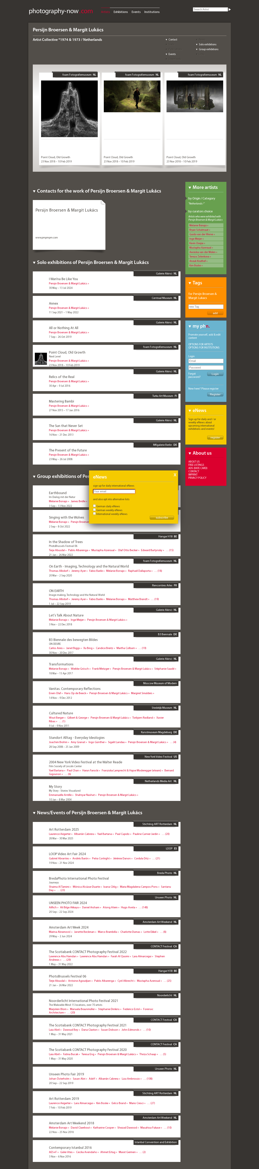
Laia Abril (54, 1029)
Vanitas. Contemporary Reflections (75, 688)
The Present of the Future (68, 450)
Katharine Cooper (103, 1127)
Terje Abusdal (57, 550)
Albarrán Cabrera (84, 834)
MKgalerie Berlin (162, 445)
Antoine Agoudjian (79, 981)
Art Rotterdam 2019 (64, 1098)
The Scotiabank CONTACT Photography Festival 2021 (88, 1025)
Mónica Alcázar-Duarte (86, 886)
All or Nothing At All (63, 328)
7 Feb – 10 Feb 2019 (60, 1107)
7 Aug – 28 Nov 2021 (60, 1017)
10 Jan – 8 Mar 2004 (60, 799)
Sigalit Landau (116, 742)
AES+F (53, 1152)
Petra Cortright (101, 858)
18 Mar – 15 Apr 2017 (61, 673)
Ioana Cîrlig (110, 886)
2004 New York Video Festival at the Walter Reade (85, 762)
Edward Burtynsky (151, 550)
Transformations (61, 664)
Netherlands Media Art (158, 781)
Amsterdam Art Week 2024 (68, 927)
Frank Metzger (100, 668)
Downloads (175, 58)
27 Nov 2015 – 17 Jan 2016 (64, 410)
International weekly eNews (111, 514)
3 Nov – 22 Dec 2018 (60, 624)
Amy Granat (78, 742)
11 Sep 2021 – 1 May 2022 (64, 312)
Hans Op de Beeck (75, 693)
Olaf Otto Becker (128, 550)
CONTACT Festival (161, 946)
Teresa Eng (88, 1054)
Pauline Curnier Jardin (145, 834)
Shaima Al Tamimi (59, 886)
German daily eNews (108, 506)
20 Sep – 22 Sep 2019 (61, 1083)
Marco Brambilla (107, 932)
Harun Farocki (90, 770)
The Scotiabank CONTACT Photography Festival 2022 (88, 952)
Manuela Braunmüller (82, 1009)
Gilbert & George (77, 717)
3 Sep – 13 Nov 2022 (60, 505)
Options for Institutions (204, 347)
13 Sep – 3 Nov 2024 (60, 894)
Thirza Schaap (147, 1054)
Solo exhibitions (208, 44)
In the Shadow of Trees (66, 542)
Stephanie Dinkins (109, 1009)
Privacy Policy (197, 477)
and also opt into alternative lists (111, 499)
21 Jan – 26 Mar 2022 (61, 554)
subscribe (162, 517)
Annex (53, 303)
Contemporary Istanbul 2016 (70, 1147)
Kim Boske (195, 265)
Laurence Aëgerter (60, 834)
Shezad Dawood (127, 1127)
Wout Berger (56, 717)
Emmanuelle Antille (60, 795)
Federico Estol (131, 1009)
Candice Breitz (104, 648)
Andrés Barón (80, 858)
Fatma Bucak (70, 1054)
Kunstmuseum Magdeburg (156, 732)
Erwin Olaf (55, 693)
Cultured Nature (61, 713)
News (202, 39)
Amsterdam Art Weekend (157, 922)
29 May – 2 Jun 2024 (60, 936)
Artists (105, 12)
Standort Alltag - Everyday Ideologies (77, 737)
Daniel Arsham (90, 907)
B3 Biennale (165, 634)
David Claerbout (80, 1127)
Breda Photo (164, 873)
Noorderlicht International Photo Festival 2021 (83, 1001)
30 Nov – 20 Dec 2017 (61, 652)
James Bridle (78, 501)
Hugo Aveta (128, 907)
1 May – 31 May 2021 (61, 1034)
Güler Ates (66, 1152)
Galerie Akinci (164, 273)
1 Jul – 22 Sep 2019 (60, 603)
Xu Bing (87, 648)
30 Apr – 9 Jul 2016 (59, 385)
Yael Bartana (56, 770)
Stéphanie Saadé (164, 668)
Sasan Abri (79, 1078)
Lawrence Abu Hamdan (62, 956)
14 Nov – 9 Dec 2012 (60, 697)
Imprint (192, 474)
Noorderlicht (164, 995)
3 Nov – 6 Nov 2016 (60, 1156)
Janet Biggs (73, 648)
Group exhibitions (209, 49)
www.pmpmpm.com (46, 237)
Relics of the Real (61, 377)
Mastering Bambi (61, 401)
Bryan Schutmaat (198, 229)
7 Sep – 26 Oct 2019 (60, 336)
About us (194, 461)
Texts (171, 44)
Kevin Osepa (196, 243)
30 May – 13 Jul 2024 (60, 287)
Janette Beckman (84, 932)
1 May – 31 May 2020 (61, 1058)
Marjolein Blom (58, 1009)
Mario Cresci (136, 1103)
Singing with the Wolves (66, 517)
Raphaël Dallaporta (139, 571)
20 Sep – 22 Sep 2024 (61, 911)
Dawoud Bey (70, 1029)
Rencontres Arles (162, 585)
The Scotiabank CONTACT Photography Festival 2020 (88, 1049)
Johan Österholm (59, 1078)
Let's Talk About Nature (66, 615)
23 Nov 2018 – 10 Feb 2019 (56, 161)
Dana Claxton (90, 1029)
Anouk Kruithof (197, 261)
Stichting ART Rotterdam (157, 824)
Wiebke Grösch (80, 668)
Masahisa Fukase (150, 1127)
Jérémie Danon (122, 858)
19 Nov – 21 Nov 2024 (61, 862)
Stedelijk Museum (162, 707)
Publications (175, 49)
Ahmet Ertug (107, 1152)
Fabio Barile (96, 571)
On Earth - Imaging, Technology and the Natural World (89, 566)
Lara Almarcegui (142, 956)
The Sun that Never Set (66, 426)
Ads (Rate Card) (197, 468)
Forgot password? (194, 375)
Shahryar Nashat (85, 795)
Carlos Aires (56, 648)
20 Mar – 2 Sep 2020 (60, 575)
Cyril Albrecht (126, 981)
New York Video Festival (158, 756)
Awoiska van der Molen (202, 252)
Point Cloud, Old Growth (55, 157)
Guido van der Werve (201, 234)
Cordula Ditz (141, 858)
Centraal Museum (162, 298)
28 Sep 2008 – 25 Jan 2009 (64, 746)
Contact (173, 39)
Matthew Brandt (138, 599)
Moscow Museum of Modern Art (160, 684)
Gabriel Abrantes (59, 858)
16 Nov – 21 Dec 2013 (61, 434)
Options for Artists (200, 344)
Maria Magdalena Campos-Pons (139, 886)
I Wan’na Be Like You (63, 279)
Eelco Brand (119, 1103)
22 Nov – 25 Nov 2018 (61, 1132)
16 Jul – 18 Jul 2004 (60, 778)
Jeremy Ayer (78, 571)
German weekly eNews (109, 510)
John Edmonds (130, 1029)
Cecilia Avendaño (86, 1152)
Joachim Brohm (58, 742)
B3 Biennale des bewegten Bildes (73, 639)
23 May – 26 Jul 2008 (60, 459)
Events (136, 12)
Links (202, 54)
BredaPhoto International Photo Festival (79, 878)
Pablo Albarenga (78, 550)
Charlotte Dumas (130, 932)
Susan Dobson (109, 1029)
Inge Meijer (195, 238)
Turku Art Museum (162, 396)
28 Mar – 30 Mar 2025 (61, 838)
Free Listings (196, 464)
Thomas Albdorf (58, 571)
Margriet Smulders (141, 693)
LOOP (169, 848)
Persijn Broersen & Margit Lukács (68, 283)
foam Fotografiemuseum (77, 74)
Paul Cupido (122, 834)
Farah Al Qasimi (120, 956)
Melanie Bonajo (198, 225)
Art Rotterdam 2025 (64, 829)
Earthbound (58, 493)
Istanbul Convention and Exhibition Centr (156, 1143)
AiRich (53, 907)
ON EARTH (56, 591)
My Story (55, 786)
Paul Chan (73, 770)
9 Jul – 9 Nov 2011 (59, 725)
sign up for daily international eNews (113, 485)
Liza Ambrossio (131, 1078)
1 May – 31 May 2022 (61, 964)
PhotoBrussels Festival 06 (67, 976)
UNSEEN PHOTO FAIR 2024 (68, 903)
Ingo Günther (97, 742)
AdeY (92, 1078)
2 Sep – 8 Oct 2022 (59, 526)
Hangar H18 (165, 536)
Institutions (152, 12)
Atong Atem (110, 907)
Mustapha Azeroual (200, 247)
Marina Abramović (60, 932)
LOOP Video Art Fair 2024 (67, 854)
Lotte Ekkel (150, 932)
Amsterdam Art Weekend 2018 (71, 1123)
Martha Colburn (126, 648)
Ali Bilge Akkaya (69, 907)
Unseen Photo (163, 897)
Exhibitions (121, 12)
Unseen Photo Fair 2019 (66, 1074)
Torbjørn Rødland (142, 717)
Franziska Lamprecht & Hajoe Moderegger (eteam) (131, 770)
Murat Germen (127, 1152)
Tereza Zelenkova (199, 256)
